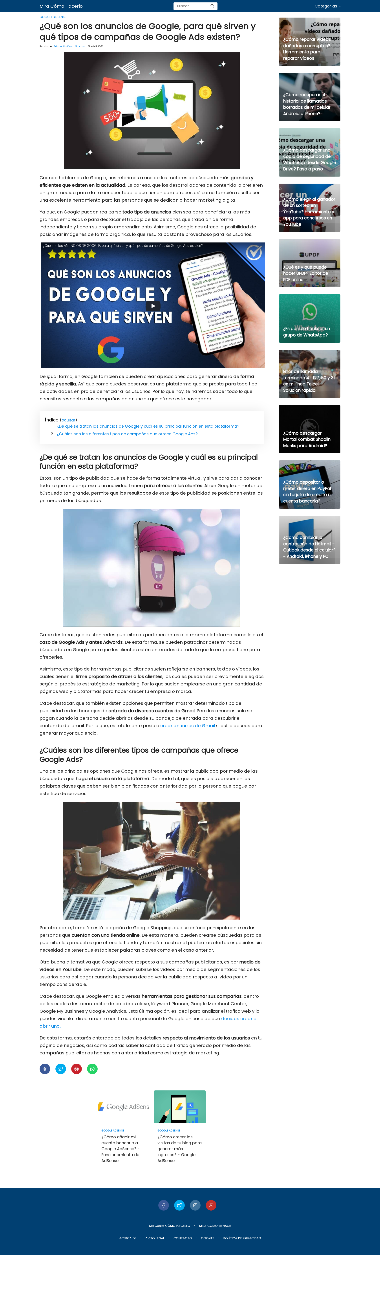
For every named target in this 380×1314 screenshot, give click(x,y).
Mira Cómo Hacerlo (61, 6)
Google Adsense (53, 17)
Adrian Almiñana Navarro (69, 46)
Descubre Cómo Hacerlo (169, 1226)
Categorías (326, 6)
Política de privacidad (242, 1238)
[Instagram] (195, 1205)
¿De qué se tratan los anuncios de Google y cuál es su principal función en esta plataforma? (148, 426)
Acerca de (127, 1238)
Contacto (183, 1238)
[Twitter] (179, 1205)
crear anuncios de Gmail (187, 726)
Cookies (207, 1238)
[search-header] (212, 6)
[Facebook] (163, 1205)
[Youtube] (211, 1205)
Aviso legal (154, 1238)
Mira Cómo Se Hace (215, 1226)
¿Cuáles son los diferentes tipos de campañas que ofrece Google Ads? (127, 434)
